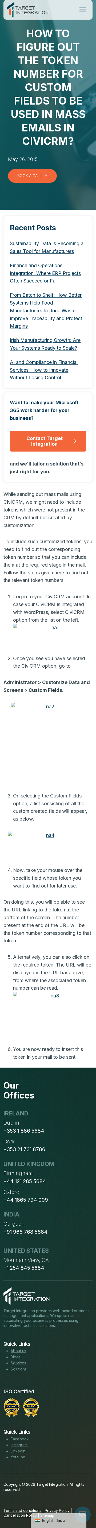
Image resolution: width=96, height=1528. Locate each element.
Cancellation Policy (20, 1515)
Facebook (20, 1439)
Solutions (19, 1369)
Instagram (19, 1445)
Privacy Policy (57, 1510)
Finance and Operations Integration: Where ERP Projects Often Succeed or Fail (45, 273)
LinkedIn (18, 1451)
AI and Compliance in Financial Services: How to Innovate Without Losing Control (44, 370)
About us (18, 1350)
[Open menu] (82, 9)
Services (18, 1363)
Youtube (18, 1457)
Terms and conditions (22, 1510)
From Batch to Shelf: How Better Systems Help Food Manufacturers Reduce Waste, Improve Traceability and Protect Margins (46, 310)
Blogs (16, 1357)
